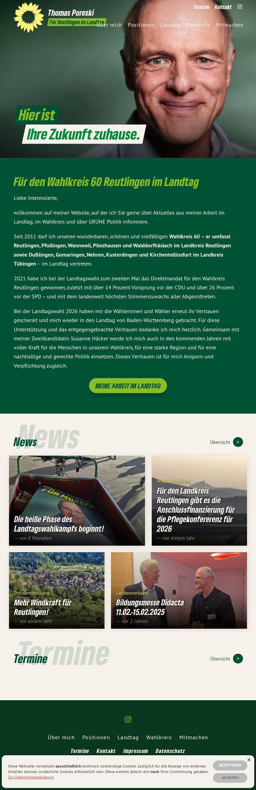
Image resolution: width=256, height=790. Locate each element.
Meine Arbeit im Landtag (128, 386)
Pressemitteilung (174, 481)
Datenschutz (170, 750)
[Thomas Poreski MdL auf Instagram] (240, 7)
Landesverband (132, 592)
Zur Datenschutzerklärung (31, 776)
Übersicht (221, 442)
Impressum (136, 750)
